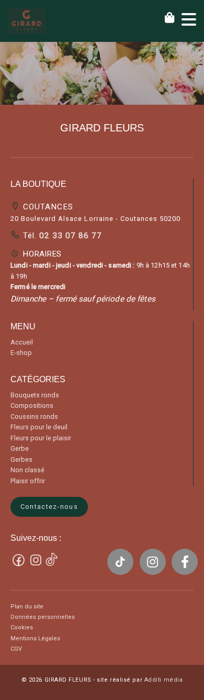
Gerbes (21, 459)
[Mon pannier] (173, 17)
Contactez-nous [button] (49, 506)
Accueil (21, 342)
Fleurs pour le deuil (38, 427)
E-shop (21, 353)
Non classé (27, 470)
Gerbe (19, 448)
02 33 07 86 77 (69, 235)
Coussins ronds (34, 416)
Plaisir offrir (27, 481)
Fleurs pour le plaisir (40, 438)
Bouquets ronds (34, 395)
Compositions (31, 405)
